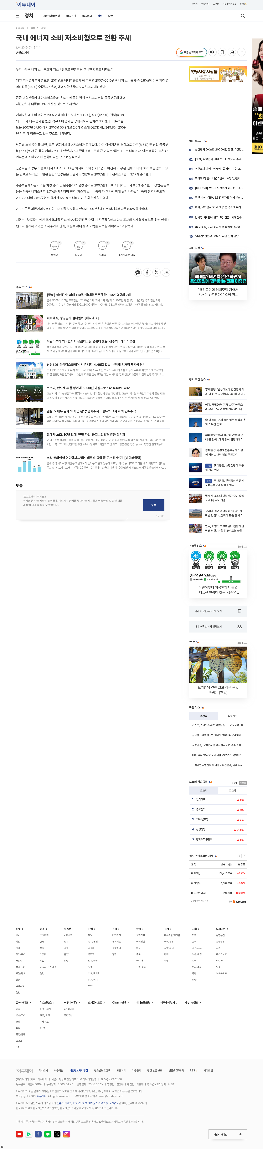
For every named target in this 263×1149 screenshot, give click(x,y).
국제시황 (20, 986)
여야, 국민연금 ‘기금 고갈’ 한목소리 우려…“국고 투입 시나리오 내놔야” (224, 409)
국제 (138, 928)
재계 (90, 935)
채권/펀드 (20, 973)
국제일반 (140, 941)
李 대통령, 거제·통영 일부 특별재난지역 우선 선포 (223, 227)
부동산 (67, 928)
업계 (66, 941)
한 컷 (42, 1028)
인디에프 (200, 799)
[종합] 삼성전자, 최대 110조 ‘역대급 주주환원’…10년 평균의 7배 (89, 295)
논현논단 (220, 935)
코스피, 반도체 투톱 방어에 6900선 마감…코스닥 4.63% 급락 (88, 388)
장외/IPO (20, 954)
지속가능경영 (191, 1002)
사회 (194, 928)
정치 (29, 15)
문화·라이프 (22, 1002)
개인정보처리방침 (79, 1070)
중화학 (91, 954)
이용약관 (58, 1070)
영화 (18, 1021)
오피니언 (220, 928)
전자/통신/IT (94, 941)
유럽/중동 (141, 967)
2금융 (43, 954)
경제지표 (116, 941)
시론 (218, 948)
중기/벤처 (93, 979)
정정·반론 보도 (154, 1070)
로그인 (195, 4)
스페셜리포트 (95, 1002)
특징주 (203, 716)
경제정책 (116, 935)
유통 (90, 967)
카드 (42, 960)
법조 (194, 935)
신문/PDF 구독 (229, 4)
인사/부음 (197, 967)
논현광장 (220, 941)
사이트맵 (208, 1070)
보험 (42, 948)
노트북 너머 (221, 973)
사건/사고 (197, 948)
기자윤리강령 (80, 1103)
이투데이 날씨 (167, 1002)
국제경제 (140, 935)
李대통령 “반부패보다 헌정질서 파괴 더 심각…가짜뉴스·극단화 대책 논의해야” (224, 394)
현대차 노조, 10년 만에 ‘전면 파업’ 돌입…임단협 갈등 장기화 (86, 434)
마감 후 (219, 960)
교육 (194, 941)
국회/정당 (71, 15)
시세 (18, 948)
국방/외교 (87, 15)
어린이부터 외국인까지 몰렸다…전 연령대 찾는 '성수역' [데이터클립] (92, 341)
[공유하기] (213, 52)
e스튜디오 (69, 1009)
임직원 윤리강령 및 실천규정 (103, 1103)
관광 (18, 1009)
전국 (194, 960)
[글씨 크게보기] (241, 52)
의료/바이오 (94, 973)
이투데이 (20, 28)
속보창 (216, 4)
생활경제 (116, 948)
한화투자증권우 (204, 839)
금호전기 (200, 809)
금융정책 (44, 935)
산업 (90, 928)
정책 (100, 15)
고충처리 (121, 1070)
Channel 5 (119, 1002)
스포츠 (19, 1040)
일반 (110, 15)
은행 (42, 941)
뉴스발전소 (46, 1002)
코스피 (203, 790)
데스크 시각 (221, 954)
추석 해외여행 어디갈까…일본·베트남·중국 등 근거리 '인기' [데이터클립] (94, 458)
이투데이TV (70, 1002)
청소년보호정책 (102, 1070)
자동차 (91, 948)
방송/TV (20, 1015)
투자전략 (232, 716)
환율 (18, 979)
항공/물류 (93, 960)
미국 (138, 948)
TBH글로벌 (202, 819)
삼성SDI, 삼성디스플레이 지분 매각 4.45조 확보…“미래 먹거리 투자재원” (95, 365)
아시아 (139, 960)
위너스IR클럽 (143, 1002)
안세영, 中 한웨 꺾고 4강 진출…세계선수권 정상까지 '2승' (228, 217)
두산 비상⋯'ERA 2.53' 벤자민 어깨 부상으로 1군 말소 (225, 197)
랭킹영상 (68, 1015)
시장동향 (68, 935)
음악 (18, 1028)
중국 (138, 954)
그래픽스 (44, 1021)
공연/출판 (20, 1034)
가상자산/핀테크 (48, 967)
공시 (18, 935)
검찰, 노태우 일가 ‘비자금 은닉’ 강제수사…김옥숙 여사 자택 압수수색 (91, 411)
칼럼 (218, 967)
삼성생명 (200, 829)
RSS (242, 4)
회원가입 (205, 4)
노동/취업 (197, 954)
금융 (42, 928)
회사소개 (43, 1070)
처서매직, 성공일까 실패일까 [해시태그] (73, 318)
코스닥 (232, 790)
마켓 (18, 928)
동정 (194, 973)
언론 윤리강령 (64, 1103)
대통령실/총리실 (51, 15)
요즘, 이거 (45, 1015)
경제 (114, 928)
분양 (66, 954)
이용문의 (136, 1070)
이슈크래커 (45, 1009)
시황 (18, 941)
